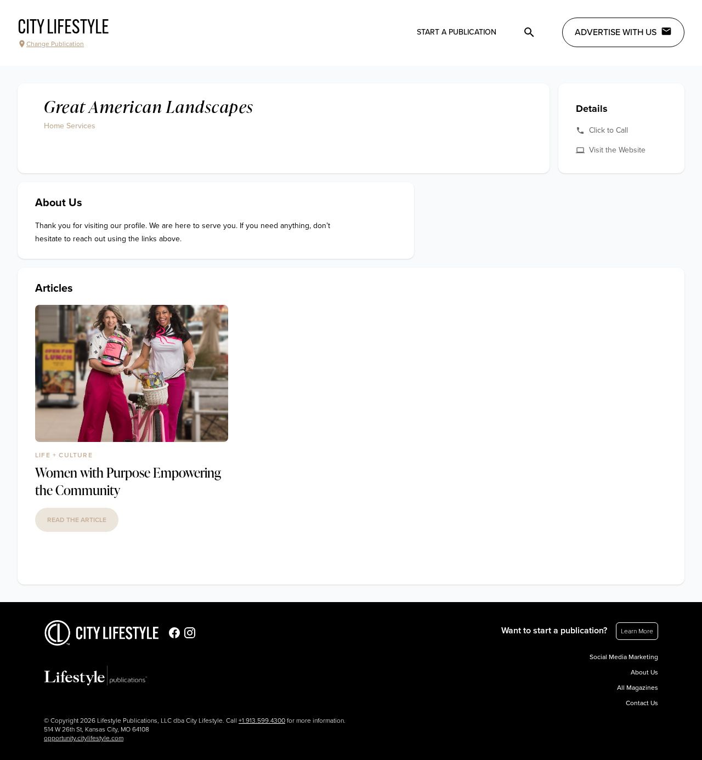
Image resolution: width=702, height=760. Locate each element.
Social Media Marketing (624, 657)
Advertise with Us (615, 32)
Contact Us (642, 703)
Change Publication (55, 44)
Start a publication (456, 32)
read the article (76, 520)
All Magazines (637, 687)
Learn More (637, 631)
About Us (644, 672)
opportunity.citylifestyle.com (83, 738)
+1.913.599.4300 (262, 720)
